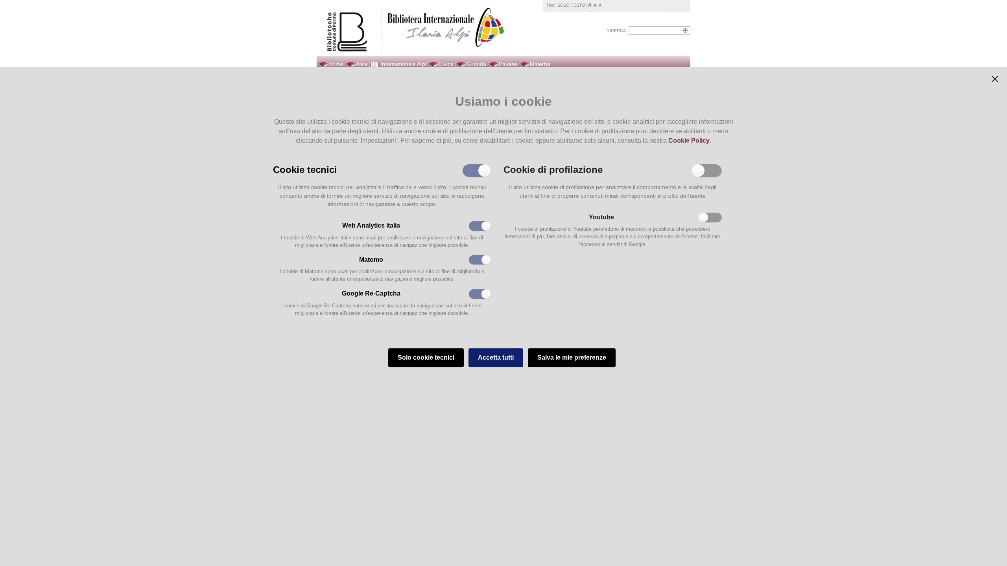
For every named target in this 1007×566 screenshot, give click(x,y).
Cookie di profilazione (553, 169)
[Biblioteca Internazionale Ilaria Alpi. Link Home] (444, 28)
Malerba (540, 64)
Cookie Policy (689, 140)
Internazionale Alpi (403, 64)
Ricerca (616, 30)
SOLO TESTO (571, 5)
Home (335, 64)
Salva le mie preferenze (571, 357)
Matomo (371, 259)
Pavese (508, 64)
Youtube (601, 217)
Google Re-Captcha (371, 293)
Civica (446, 64)
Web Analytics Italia (371, 225)
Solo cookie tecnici (426, 357)
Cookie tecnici (305, 169)
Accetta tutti (496, 357)
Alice (362, 64)
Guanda (476, 64)
